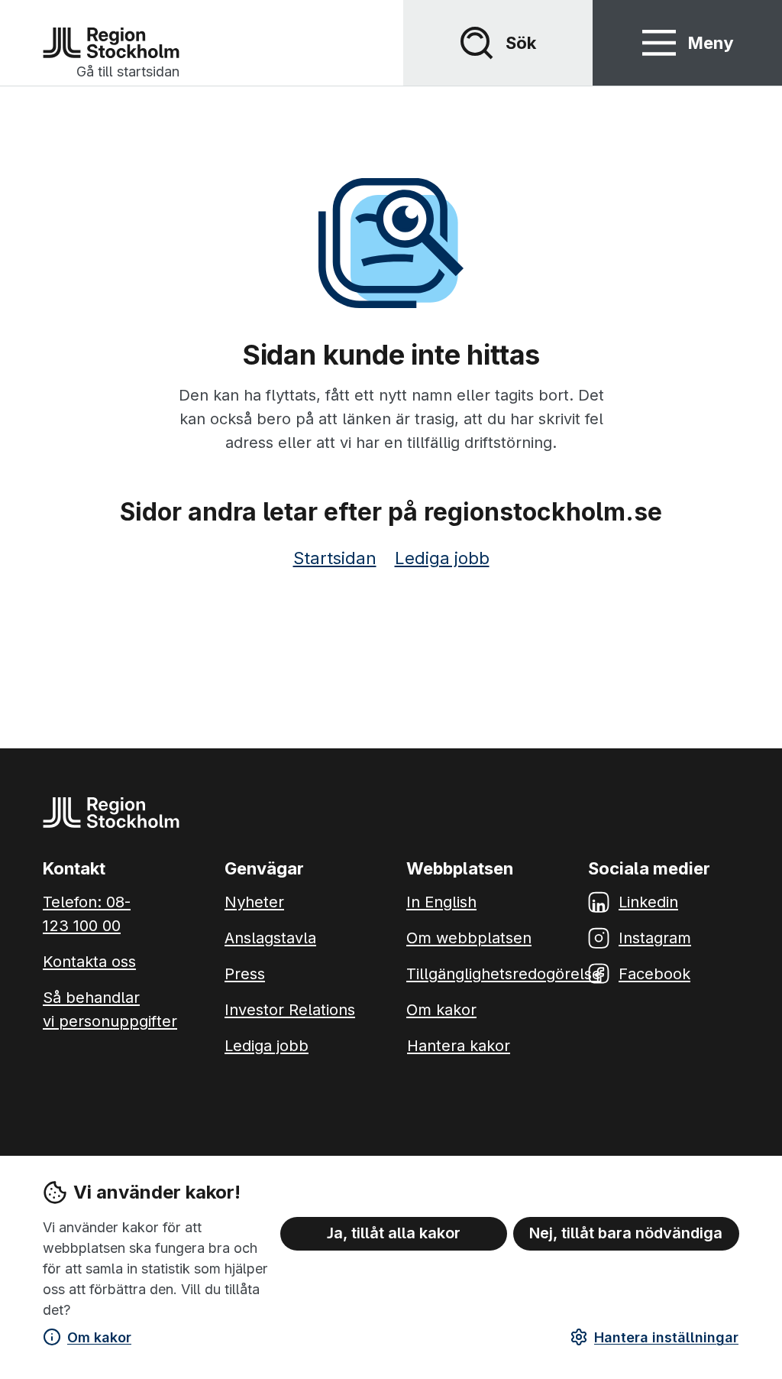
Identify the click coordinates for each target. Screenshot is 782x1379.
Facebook (654, 974)
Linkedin (648, 902)
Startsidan (334, 558)
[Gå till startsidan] (111, 43)
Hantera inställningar (666, 1337)
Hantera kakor (458, 1046)
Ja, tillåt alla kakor (393, 1233)
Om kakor (99, 1337)
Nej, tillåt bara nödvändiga (625, 1233)
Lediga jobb (442, 558)
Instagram (655, 938)
